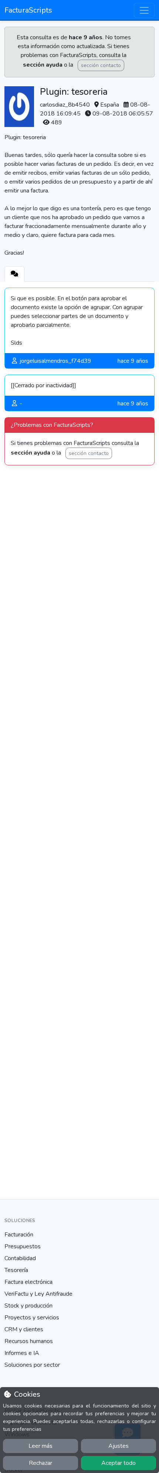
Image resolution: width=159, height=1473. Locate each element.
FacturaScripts (28, 10)
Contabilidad (20, 1258)
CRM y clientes (23, 1329)
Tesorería (16, 1270)
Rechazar (40, 1463)
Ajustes (118, 1446)
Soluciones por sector (32, 1365)
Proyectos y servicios (31, 1317)
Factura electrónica (28, 1282)
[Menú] (144, 10)
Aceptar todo (118, 1463)
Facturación (18, 1235)
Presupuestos (22, 1246)
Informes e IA (21, 1353)
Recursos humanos (28, 1341)
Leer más (40, 1446)
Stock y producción (28, 1306)
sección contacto (101, 65)
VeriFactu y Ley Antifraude (38, 1294)
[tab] (14, 274)
